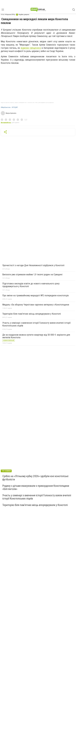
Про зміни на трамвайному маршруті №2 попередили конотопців (35, 295)
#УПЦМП (15, 107)
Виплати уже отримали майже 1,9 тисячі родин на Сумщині (32, 274)
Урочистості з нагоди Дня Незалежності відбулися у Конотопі (33, 265)
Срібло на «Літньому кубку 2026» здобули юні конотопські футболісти (35, 477)
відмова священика (31, 48)
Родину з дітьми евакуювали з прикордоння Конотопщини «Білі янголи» (35, 487)
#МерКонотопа (5, 107)
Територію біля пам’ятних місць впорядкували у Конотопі (31, 313)
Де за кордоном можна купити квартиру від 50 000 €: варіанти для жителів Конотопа (36, 336)
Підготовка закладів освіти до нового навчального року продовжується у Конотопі (30, 285)
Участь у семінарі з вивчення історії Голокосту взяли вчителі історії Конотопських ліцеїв (36, 324)
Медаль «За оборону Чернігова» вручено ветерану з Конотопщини (35, 304)
